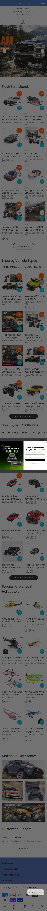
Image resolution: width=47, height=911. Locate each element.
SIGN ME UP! (35, 460)
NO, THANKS (35, 463)
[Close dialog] (45, 442)
